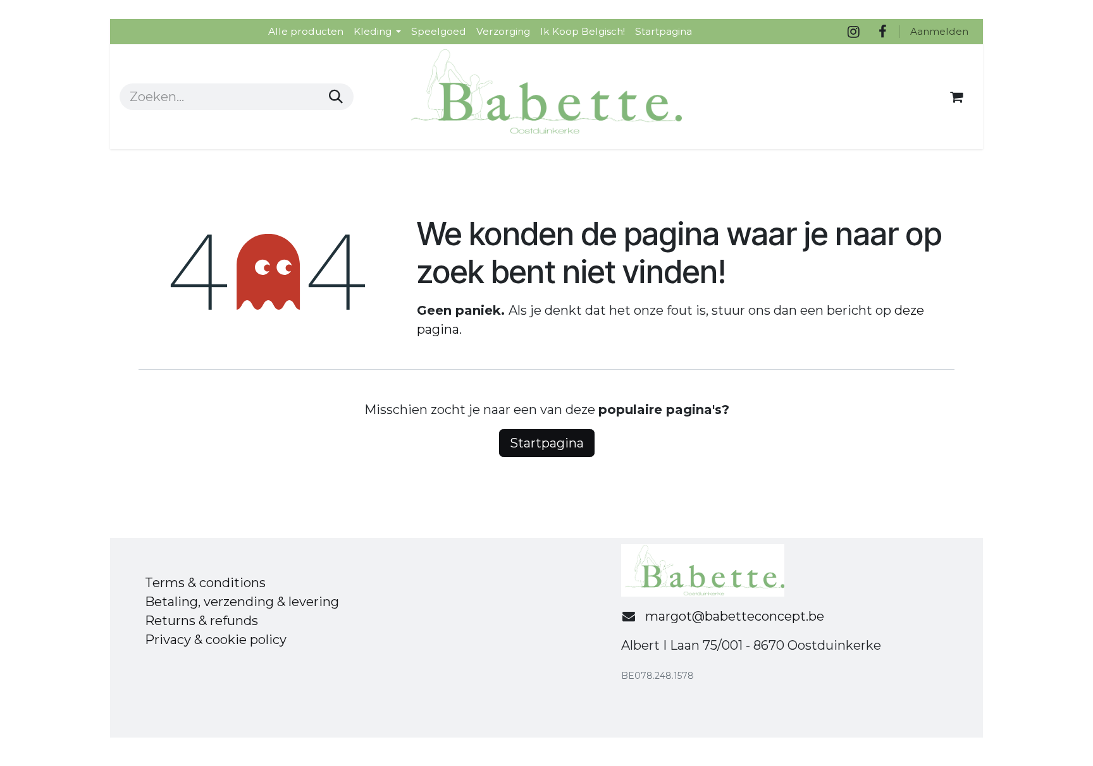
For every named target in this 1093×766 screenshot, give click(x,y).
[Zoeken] (336, 96)
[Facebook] (882, 31)
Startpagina (547, 443)
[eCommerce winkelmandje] (956, 97)
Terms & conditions (205, 582)
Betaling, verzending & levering (242, 601)
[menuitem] (306, 31)
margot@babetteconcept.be (734, 616)
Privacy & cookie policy (216, 639)
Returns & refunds (201, 620)
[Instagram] (853, 31)
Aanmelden (939, 31)
